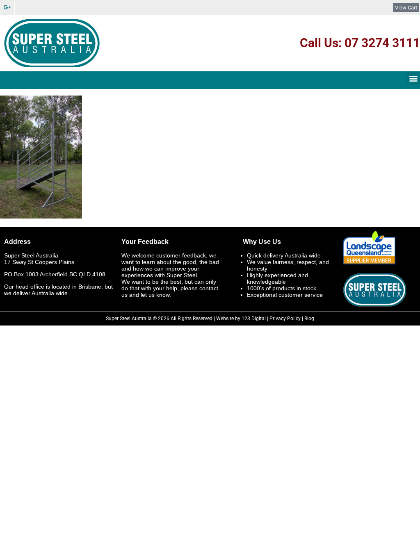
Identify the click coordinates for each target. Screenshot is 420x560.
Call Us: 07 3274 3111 (360, 43)
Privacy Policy (285, 318)
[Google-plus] (7, 7)
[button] (413, 78)
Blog (309, 318)
